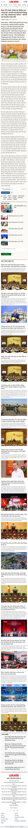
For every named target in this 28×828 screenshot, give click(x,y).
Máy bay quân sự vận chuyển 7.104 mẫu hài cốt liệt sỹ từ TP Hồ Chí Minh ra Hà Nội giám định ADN (13, 642)
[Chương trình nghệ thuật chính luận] (14, 502)
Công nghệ (15, 195)
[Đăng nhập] (24, 2)
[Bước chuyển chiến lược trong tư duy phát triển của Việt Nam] (14, 692)
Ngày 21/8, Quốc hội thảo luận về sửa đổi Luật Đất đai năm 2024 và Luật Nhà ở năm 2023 (13, 574)
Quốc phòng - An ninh (19, 817)
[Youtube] (14, 810)
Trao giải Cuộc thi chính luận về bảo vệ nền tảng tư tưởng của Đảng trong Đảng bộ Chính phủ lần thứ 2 (13, 607)
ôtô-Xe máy (20, 197)
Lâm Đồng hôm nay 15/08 (15, 241)
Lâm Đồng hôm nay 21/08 (15, 216)
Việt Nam (15, 199)
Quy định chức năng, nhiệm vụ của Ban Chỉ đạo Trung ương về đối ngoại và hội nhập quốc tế (13, 295)
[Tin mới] (4, 1)
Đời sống (24, 4)
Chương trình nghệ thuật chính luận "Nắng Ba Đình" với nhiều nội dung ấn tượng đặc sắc (13, 482)
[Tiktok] (11, 810)
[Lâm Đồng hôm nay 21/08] (4, 217)
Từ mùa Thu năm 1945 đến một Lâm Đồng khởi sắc (14, 543)
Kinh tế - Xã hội (21, 195)
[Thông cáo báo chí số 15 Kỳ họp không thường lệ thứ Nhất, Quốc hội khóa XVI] (14, 344)
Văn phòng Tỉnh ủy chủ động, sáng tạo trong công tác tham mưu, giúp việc (14, 761)
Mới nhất (5, 4)
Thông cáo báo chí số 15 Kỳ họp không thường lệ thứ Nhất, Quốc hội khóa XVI (13, 327)
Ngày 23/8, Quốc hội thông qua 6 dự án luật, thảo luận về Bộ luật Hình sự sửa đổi (13, 265)
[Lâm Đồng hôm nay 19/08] (4, 230)
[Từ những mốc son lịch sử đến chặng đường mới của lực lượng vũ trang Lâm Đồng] (14, 407)
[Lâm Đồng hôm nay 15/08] (4, 243)
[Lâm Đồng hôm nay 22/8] (7, 209)
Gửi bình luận (6, 254)
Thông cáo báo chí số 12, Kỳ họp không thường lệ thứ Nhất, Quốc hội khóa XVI (13, 705)
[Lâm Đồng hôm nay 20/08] (4, 224)
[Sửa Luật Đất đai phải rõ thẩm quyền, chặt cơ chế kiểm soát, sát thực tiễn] (14, 530)
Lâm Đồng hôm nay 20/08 (15, 222)
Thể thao (5, 197)
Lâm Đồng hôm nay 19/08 (15, 228)
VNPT (5, 199)
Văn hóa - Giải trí (4, 819)
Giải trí (10, 197)
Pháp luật (3, 817)
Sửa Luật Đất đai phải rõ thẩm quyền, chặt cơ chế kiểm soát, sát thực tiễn (14, 515)
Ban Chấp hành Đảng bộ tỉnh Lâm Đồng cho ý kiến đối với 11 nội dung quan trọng (15, 738)
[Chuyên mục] (2, 1)
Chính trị (10, 4)
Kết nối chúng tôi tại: (14, 807)
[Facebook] (17, 810)
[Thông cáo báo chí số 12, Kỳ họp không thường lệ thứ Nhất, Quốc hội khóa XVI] (14, 722)
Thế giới (9, 195)
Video (2, 822)
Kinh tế (19, 4)
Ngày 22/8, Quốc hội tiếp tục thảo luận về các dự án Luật (13, 357)
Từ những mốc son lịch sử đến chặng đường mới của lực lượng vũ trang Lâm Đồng (13, 386)
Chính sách (3, 820)
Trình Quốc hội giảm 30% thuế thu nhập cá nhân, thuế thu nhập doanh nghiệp (13, 420)
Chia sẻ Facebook (6, 192)
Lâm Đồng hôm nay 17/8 (15, 235)
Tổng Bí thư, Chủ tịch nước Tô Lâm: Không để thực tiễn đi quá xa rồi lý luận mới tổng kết (13, 451)
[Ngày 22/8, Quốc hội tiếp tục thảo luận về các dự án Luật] (14, 373)
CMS (12, 826)
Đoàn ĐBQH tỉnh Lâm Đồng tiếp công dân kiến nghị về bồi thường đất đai (15, 754)
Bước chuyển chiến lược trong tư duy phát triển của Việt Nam (12, 673)
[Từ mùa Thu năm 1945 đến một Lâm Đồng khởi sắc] (14, 560)
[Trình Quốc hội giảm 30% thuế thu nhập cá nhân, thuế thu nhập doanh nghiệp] (14, 437)
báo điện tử (9, 199)
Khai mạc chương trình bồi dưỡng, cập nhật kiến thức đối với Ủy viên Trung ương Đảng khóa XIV (15, 746)
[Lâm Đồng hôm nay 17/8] (4, 236)
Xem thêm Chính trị (7, 261)
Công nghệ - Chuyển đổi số (20, 820)
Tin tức (5, 195)
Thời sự (15, 4)
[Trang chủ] (2, 5)
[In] (11, 192)
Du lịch (16, 819)
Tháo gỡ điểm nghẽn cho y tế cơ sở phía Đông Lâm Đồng (15, 768)
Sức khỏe (14, 197)
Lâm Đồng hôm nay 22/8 (20, 206)
